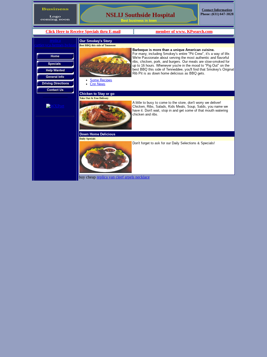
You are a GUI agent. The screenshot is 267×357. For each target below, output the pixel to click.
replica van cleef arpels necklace (123, 177)
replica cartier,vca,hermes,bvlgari (55, 42)
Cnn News (97, 84)
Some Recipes (101, 80)
